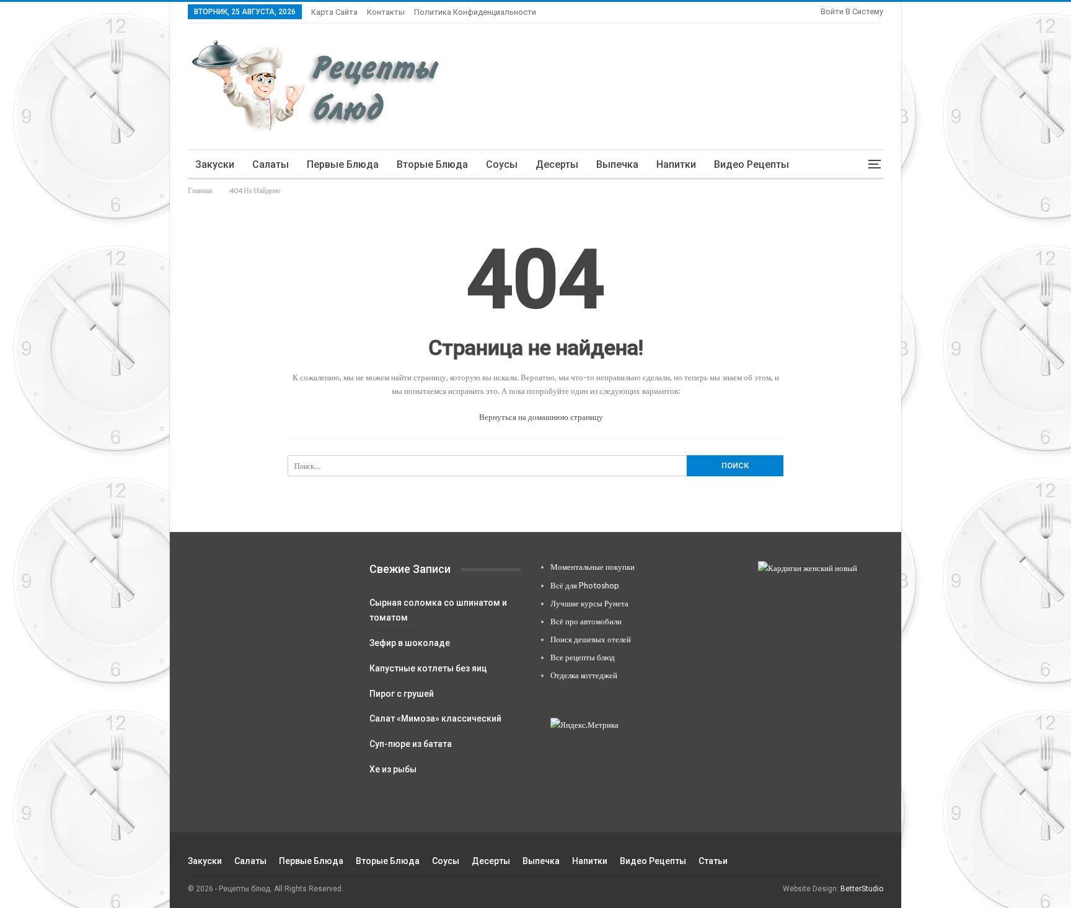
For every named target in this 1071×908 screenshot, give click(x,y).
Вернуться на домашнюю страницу (540, 417)
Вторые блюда (432, 164)
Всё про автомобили (586, 621)
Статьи (713, 861)
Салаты (270, 164)
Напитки (676, 164)
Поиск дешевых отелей (590, 639)
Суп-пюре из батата (410, 744)
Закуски (214, 164)
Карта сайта (334, 12)
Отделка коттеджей (583, 675)
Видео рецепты (751, 164)
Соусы (502, 164)
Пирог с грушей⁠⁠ (401, 694)
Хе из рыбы (392, 769)
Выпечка (617, 164)
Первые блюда (343, 164)
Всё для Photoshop (584, 585)
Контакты (386, 12)
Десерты (557, 164)
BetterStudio (861, 888)
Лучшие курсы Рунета (589, 603)
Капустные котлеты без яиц (428, 668)
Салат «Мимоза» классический (435, 718)
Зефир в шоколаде (409, 643)
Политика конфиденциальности (475, 12)
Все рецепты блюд (582, 657)
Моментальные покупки (592, 567)
